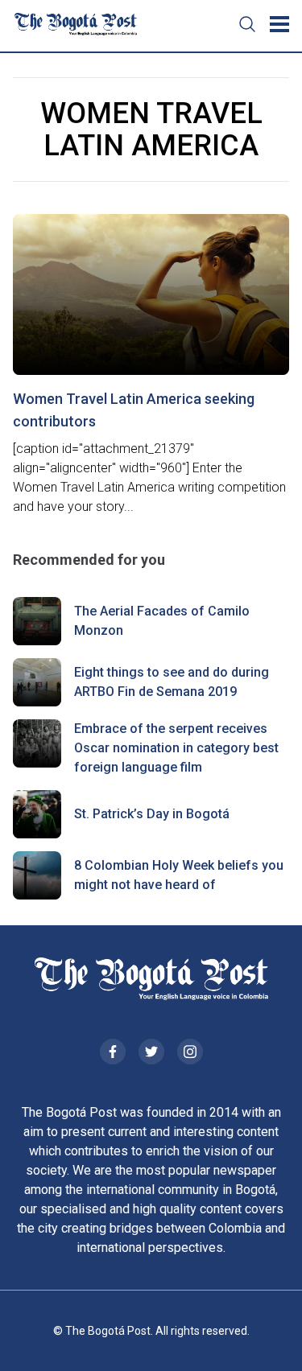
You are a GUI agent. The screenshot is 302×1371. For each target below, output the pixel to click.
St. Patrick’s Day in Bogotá (152, 813)
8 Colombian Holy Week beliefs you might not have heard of (178, 875)
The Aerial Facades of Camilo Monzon (162, 620)
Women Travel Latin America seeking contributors (133, 410)
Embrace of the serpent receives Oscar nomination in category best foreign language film (176, 748)
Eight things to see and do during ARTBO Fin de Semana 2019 (171, 682)
